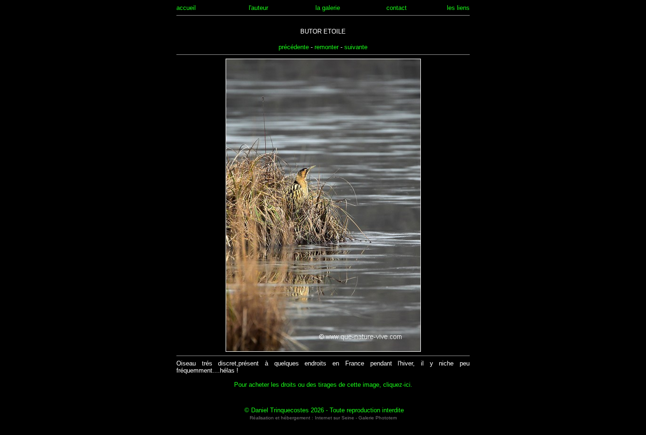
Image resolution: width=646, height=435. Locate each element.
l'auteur (258, 7)
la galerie (327, 7)
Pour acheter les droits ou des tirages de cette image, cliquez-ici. (323, 384)
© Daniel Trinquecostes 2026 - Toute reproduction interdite (324, 410)
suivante (355, 47)
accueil (186, 7)
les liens (458, 7)
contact (396, 7)
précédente (294, 47)
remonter (326, 47)
